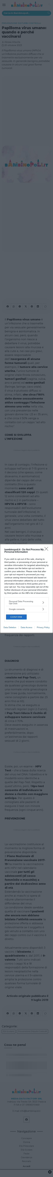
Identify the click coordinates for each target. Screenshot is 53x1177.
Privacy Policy (43, 627)
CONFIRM (16, 617)
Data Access (26, 627)
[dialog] (26, 588)
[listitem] (26, 602)
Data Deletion (10, 627)
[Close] (47, 550)
